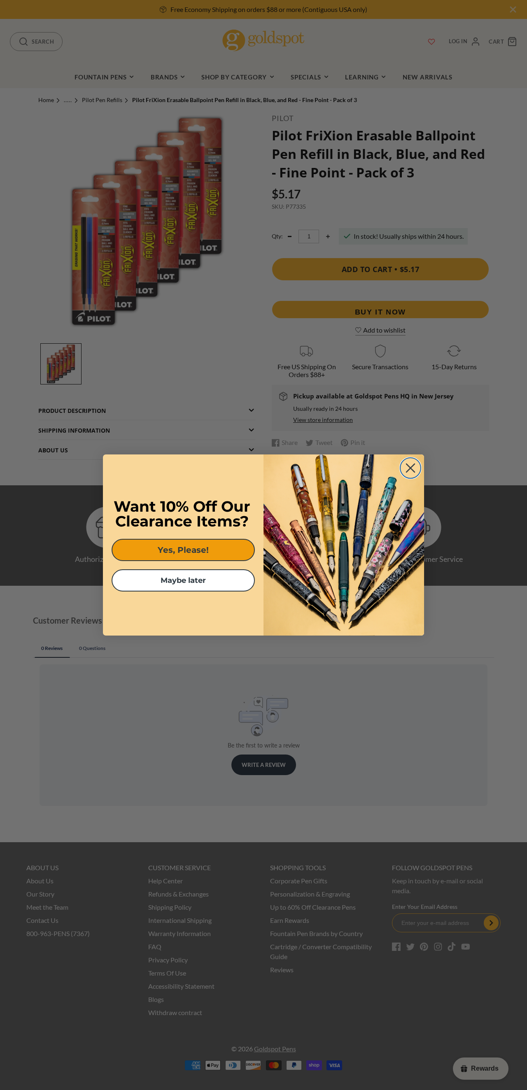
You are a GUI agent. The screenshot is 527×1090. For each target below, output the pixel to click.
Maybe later (183, 580)
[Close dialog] (410, 468)
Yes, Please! (183, 550)
